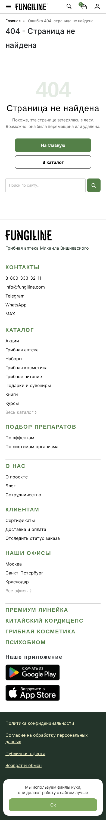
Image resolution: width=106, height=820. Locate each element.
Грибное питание (23, 376)
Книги (11, 394)
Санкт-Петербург (24, 573)
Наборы (13, 358)
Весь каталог (21, 412)
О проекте (16, 477)
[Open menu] (8, 6)
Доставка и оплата (25, 529)
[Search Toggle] (69, 6)
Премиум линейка (36, 610)
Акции (12, 340)
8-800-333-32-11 (23, 278)
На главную (53, 145)
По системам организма (31, 446)
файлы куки (68, 787)
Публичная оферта (25, 753)
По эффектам (19, 437)
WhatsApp (16, 305)
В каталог (53, 162)
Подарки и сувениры (28, 385)
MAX (10, 313)
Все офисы (18, 590)
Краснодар (17, 581)
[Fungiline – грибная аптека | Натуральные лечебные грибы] (31, 6)
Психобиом (25, 642)
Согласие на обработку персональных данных (46, 738)
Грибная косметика (26, 367)
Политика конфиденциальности (39, 723)
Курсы (12, 403)
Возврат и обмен (23, 765)
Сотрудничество (23, 494)
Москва (13, 564)
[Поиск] (94, 185)
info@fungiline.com (25, 287)
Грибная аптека (22, 349)
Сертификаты (20, 520)
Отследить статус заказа (32, 538)
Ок (53, 805)
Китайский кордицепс (44, 621)
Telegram (14, 296)
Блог (10, 485)
